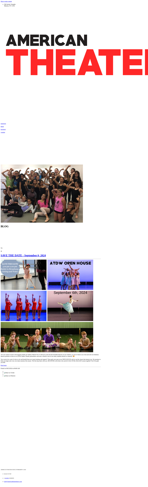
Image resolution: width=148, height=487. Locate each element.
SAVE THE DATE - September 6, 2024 (23, 255)
